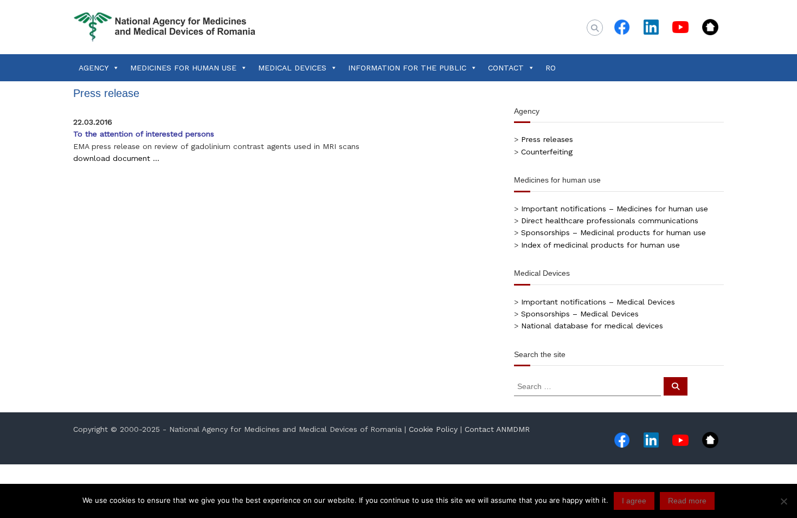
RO (550, 67)
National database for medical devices (592, 325)
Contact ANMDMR (497, 429)
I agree (634, 500)
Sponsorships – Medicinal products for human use (613, 232)
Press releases (547, 139)
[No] (783, 501)
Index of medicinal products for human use (600, 245)
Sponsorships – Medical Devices (580, 313)
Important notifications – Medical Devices (598, 301)
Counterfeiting (547, 151)
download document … (116, 158)
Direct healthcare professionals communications (609, 220)
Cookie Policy (433, 429)
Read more (687, 500)
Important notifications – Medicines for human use (614, 208)
